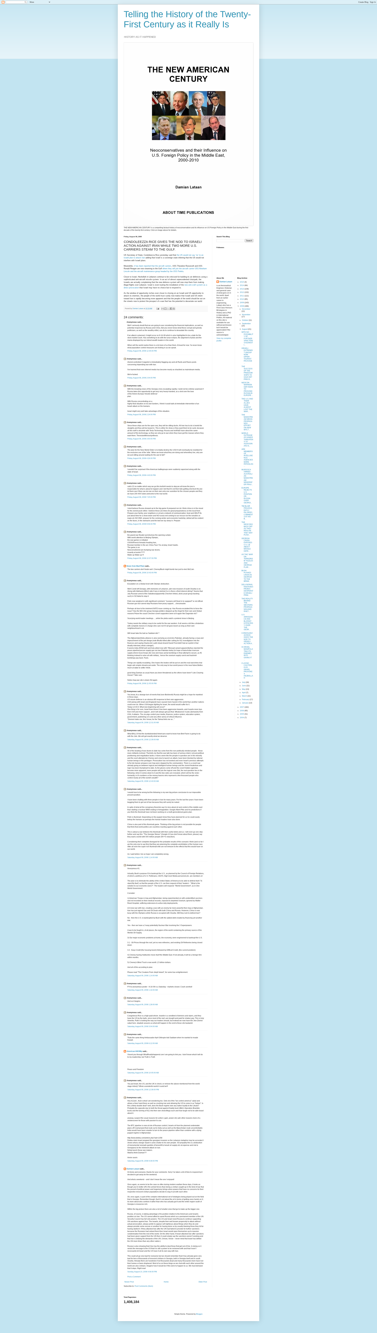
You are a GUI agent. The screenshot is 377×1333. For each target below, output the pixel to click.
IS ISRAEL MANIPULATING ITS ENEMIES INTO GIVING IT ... (247, 653)
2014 (242, 285)
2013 (242, 289)
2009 (242, 303)
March (244, 696)
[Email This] (162, 308)
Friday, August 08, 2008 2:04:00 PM (141, 378)
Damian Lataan (133, 1169)
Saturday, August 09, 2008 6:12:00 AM (142, 1043)
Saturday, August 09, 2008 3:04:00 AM (142, 1026)
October (245, 320)
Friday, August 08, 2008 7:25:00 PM (141, 497)
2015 (242, 282)
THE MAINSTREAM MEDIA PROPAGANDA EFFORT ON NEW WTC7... (247, 422)
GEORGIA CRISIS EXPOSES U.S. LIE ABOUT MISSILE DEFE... (247, 544)
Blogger (199, 1314)
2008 (242, 306)
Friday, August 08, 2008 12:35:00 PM (142, 351)
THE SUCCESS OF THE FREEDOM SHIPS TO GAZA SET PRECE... (247, 372)
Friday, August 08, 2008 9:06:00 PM (141, 524)
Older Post (203, 1282)
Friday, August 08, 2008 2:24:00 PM (141, 415)
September (246, 324)
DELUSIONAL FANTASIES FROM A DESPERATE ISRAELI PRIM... (247, 590)
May (244, 689)
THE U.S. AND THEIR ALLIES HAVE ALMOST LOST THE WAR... (247, 405)
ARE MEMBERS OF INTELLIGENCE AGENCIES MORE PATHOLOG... (247, 457)
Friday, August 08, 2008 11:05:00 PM (142, 683)
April (244, 693)
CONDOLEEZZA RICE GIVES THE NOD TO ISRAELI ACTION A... (247, 638)
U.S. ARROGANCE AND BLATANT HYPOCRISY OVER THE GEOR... (247, 622)
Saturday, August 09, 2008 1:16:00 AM (142, 990)
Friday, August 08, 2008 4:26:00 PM (141, 458)
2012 (242, 292)
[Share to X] (168, 308)
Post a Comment (134, 1277)
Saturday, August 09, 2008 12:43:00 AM (143, 781)
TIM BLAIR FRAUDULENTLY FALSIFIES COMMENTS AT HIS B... (247, 512)
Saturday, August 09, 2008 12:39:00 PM (143, 1090)
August (245, 329)
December (246, 309)
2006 (242, 711)
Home (166, 1282)
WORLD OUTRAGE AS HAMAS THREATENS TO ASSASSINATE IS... (247, 439)
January (245, 703)
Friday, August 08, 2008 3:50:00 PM (141, 439)
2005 (242, 714)
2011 (242, 296)
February (246, 699)
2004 (242, 718)
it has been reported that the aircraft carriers (152, 266)
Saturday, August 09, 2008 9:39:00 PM (142, 1161)
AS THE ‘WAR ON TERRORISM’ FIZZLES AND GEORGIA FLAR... (247, 560)
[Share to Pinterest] (173, 308)
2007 (242, 707)
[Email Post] (158, 308)
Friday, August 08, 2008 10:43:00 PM (142, 573)
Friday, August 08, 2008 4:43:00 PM (141, 475)
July (244, 682)
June (244, 686)
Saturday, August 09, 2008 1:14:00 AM (142, 857)
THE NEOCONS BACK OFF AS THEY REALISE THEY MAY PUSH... (247, 528)
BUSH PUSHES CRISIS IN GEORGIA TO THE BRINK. (247, 576)
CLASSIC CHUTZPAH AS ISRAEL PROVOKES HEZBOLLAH (247, 670)
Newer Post (129, 1282)
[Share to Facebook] (171, 308)
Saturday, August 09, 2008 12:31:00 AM (143, 723)
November (246, 315)
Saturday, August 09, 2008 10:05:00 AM (143, 1073)
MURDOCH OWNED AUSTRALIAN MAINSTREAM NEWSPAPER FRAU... (247, 477)
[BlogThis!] (165, 308)
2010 (242, 299)
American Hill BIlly (134, 1051)
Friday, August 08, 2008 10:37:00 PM (142, 558)
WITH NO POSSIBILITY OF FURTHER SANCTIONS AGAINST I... (247, 338)
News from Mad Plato (135, 566)
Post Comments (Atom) (144, 1286)
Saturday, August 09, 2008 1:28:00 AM (142, 1005)
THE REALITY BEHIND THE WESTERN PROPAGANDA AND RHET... (247, 605)
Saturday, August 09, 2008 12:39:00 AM (143, 740)
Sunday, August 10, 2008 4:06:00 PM (142, 1272)
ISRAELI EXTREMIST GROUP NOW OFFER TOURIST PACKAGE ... (247, 355)
